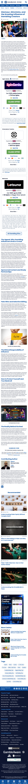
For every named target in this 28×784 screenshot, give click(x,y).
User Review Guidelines (13, 744)
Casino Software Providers (14, 723)
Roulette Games (18, 713)
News (2, 8)
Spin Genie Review (14, 728)
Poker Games (11, 713)
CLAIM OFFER (14, 102)
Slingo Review (14, 725)
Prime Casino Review (14, 730)
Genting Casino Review (5, 725)
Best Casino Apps (4, 697)
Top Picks (9, 681)
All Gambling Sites (14, 234)
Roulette (24, 667)
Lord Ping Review (4, 730)
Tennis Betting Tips (21, 678)
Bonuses (12, 5)
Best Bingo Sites (14, 699)
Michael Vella (5, 19)
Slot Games (11, 711)
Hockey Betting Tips (9, 673)
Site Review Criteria (5, 742)
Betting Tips (24, 706)
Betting (18, 5)
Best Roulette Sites (5, 704)
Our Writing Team (4, 737)
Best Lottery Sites (4, 706)
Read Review (14, 105)
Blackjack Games (4, 716)
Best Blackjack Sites (14, 704)
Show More (13, 114)
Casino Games (4, 711)
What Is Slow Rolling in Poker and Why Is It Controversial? (13, 539)
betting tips (9, 453)
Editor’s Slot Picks (12, 667)
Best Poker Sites (13, 702)
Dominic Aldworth (6, 536)
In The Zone (19, 8)
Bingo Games (3, 713)
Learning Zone (9, 735)
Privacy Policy (19, 737)
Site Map (22, 744)
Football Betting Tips (9, 670)
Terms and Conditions (5, 739)
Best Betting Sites (20, 697)
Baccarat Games (13, 716)
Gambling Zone (17, 455)
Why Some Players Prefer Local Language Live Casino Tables (18, 648)
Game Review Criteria (14, 742)
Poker (19, 667)
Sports (7, 8)
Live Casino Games (19, 711)
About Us (16, 735)
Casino (2, 5)
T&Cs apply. (7, 172)
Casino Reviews (4, 723)
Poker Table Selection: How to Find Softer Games (19, 640)
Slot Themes (12, 721)
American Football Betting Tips (8, 678)
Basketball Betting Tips (20, 675)
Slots (7, 5)
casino (17, 452)
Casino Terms (19, 721)
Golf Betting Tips (19, 673)
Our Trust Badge (4, 744)
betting (25, 452)
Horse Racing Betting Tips (8, 675)
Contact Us (12, 737)
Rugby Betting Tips (19, 670)
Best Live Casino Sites (5, 699)
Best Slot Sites (13, 697)
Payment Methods (5, 721)
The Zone (24, 5)
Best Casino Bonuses (14, 695)
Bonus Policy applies (21, 123)
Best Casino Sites (4, 695)
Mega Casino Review (5, 728)
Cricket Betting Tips (17, 681)
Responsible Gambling (16, 739)
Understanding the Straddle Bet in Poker (18, 655)
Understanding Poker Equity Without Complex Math (18, 632)
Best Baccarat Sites (5, 702)
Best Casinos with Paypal (15, 706)
